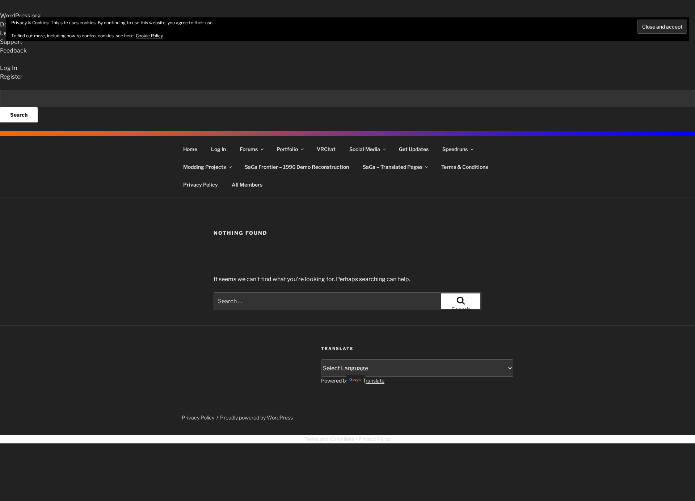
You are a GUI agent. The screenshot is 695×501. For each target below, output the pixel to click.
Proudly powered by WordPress (256, 417)
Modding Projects (204, 167)
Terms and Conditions (329, 439)
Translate (373, 380)
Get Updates (414, 149)
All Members (247, 184)
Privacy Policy (200, 184)
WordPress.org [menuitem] (20, 15)
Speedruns (455, 149)
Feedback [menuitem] (13, 50)
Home (190, 149)
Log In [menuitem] (8, 67)
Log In (218, 149)
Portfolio (287, 149)
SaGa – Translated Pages (392, 167)
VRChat (326, 149)
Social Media (364, 149)
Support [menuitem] (11, 41)
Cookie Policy (149, 35)
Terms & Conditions (464, 167)
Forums (249, 149)
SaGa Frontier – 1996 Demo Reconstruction (297, 167)
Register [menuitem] (11, 76)
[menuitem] (347, 106)
